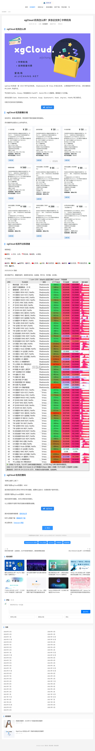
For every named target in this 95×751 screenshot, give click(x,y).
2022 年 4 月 (51, 689)
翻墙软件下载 (21, 518)
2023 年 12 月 (52, 668)
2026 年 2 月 (51, 634)
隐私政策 (56, 745)
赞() (47, 528)
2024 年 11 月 (8, 655)
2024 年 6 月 (51, 660)
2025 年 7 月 (7, 644)
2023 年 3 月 (51, 678)
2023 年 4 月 (7, 678)
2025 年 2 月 (51, 650)
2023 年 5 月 (51, 676)
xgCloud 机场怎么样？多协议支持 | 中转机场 (47, 20)
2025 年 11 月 (8, 639)
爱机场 (47, 2)
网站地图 (51, 745)
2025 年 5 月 (7, 647)
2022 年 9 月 (7, 684)
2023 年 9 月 (7, 673)
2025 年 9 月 (7, 642)
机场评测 (66, 542)
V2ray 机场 (42, 542)
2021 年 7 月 (51, 699)
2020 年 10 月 (8, 705)
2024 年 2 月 (51, 665)
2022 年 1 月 (7, 694)
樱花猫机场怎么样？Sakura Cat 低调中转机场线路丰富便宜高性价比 (80, 592)
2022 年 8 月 (51, 684)
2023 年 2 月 (7, 681)
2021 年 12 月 (52, 694)
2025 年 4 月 (51, 647)
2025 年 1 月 (7, 652)
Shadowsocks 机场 (31, 542)
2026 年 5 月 (7, 631)
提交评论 (85, 612)
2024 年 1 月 (7, 668)
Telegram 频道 (18, 523)
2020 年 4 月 (7, 710)
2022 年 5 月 (7, 689)
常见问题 (64, 7)
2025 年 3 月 (7, 650)
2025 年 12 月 (52, 637)
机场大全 (40, 7)
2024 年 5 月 (7, 663)
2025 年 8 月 (51, 642)
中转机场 (59, 542)
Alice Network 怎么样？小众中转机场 (79, 551)
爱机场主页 (23, 514)
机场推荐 (32, 7)
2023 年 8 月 (51, 673)
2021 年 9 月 (7, 699)
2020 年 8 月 (51, 705)
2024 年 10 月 (52, 655)
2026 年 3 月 (7, 634)
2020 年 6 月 (7, 707)
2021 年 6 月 (7, 702)
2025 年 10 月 (52, 639)
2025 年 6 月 (51, 644)
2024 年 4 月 (51, 663)
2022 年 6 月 (51, 686)
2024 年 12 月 (52, 652)
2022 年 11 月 (52, 681)
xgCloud (51, 542)
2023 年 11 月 (8, 671)
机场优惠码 (49, 7)
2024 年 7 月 (7, 660)
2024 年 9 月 (7, 658)
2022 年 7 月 (7, 686)
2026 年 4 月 (51, 631)
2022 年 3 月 (7, 691)
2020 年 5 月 (51, 707)
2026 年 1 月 (7, 637)
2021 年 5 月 (51, 702)
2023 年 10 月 (52, 671)
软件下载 (57, 7)
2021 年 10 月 (52, 697)
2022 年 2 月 (51, 691)
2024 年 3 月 (7, 665)
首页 (26, 7)
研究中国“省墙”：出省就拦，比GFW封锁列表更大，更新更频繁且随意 (25, 551)
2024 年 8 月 (51, 658)
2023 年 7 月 (7, 676)
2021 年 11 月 (8, 697)
